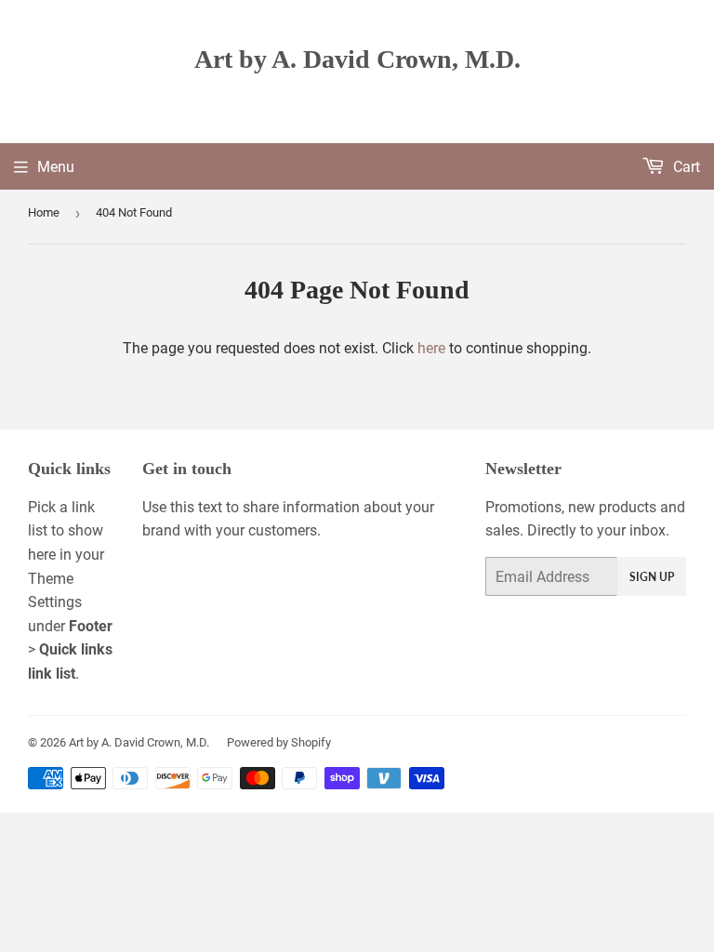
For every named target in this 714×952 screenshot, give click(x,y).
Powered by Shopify (279, 742)
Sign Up (651, 577)
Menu (55, 167)
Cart (684, 167)
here (431, 348)
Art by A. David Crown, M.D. (357, 59)
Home (44, 212)
